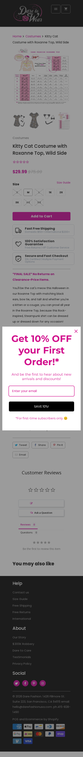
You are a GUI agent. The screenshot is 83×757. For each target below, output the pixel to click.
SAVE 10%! (41, 406)
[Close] (76, 331)
